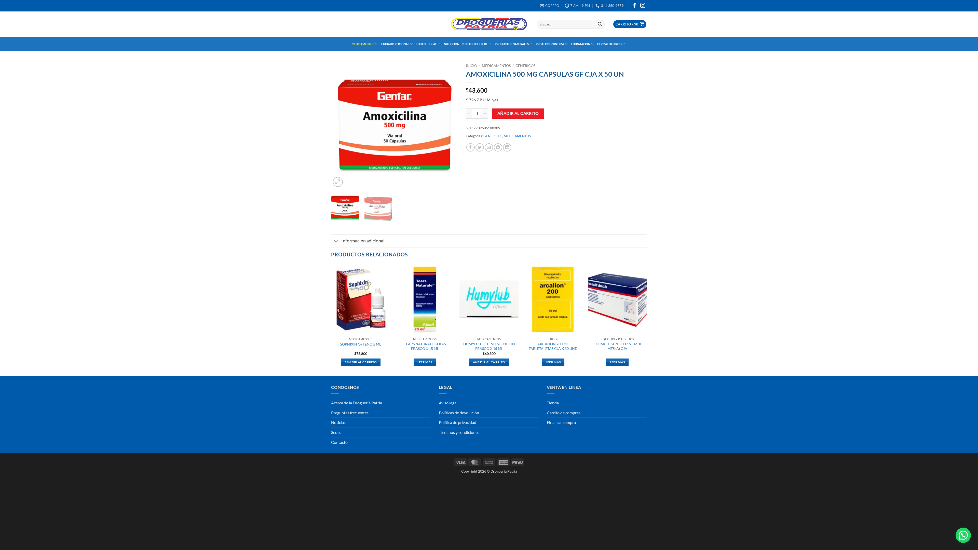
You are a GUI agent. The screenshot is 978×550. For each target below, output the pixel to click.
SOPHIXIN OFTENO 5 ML (360, 344)
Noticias (338, 422)
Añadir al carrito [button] (361, 362)
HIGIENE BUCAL (426, 44)
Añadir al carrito (518, 113)
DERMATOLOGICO (609, 44)
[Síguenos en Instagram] (642, 6)
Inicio (471, 66)
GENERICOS (525, 66)
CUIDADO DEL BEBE (474, 44)
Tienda (553, 402)
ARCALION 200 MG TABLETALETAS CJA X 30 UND (553, 346)
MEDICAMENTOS (363, 44)
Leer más (424, 362)
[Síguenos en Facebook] (634, 6)
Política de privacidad (457, 422)
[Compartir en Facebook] (470, 147)
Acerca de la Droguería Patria (356, 402)
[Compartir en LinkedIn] (507, 147)
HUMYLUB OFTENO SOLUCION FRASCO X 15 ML (489, 346)
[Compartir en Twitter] (480, 147)
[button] (629, 24)
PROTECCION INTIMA (550, 44)
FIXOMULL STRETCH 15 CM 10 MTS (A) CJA (617, 346)
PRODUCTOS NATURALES (512, 44)
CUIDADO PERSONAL (395, 44)
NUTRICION (451, 44)
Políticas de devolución (459, 412)
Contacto (339, 442)
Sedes (336, 432)
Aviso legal (448, 402)
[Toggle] (336, 241)
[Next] (449, 125)
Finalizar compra (561, 422)
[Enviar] (599, 24)
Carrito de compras (563, 412)
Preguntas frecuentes (350, 412)
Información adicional (363, 240)
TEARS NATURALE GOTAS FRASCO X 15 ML (425, 346)
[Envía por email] (489, 147)
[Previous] (340, 125)
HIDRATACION (580, 44)
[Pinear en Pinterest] (498, 147)
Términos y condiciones (459, 432)
